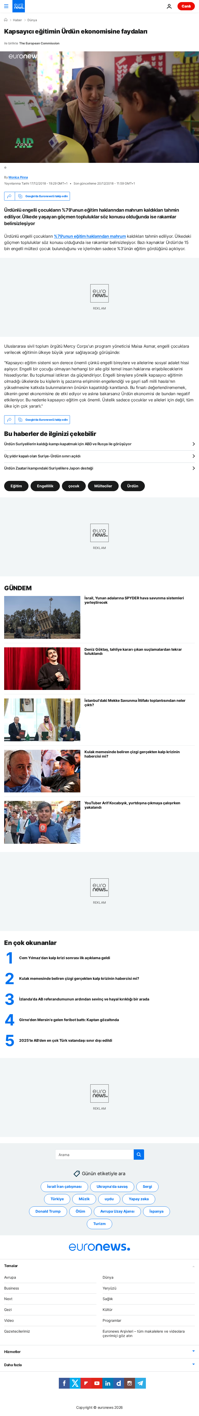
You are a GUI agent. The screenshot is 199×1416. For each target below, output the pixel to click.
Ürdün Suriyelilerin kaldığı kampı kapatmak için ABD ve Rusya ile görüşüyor (67, 444)
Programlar (112, 1320)
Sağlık (108, 1298)
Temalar (11, 1265)
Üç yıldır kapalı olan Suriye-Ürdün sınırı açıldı (42, 456)
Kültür (107, 1309)
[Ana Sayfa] (5, 20)
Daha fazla (13, 1365)
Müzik (84, 1199)
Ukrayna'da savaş (112, 1186)
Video (9, 1320)
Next (8, 1298)
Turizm (99, 1223)
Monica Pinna (18, 177)
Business (11, 1288)
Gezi (8, 1309)
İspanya (157, 1211)
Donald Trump (48, 1211)
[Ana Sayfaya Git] (18, 6)
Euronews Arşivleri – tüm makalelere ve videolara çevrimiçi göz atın (144, 1333)
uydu (109, 1199)
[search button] (139, 1154)
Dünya (32, 20)
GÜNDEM (17, 588)
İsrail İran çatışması (64, 1186)
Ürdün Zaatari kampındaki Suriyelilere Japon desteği (48, 468)
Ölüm (80, 1211)
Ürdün (132, 486)
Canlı (186, 6)
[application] (99, 107)
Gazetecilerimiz (17, 1331)
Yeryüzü (109, 1288)
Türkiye (57, 1199)
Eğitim (16, 486)
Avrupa (10, 1277)
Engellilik (45, 486)
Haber (17, 20)
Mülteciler (103, 486)
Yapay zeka (139, 1199)
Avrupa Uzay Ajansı (117, 1211)
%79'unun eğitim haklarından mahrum (90, 236)
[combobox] (99, 1154)
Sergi (147, 1186)
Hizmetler (12, 1351)
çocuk (73, 486)
